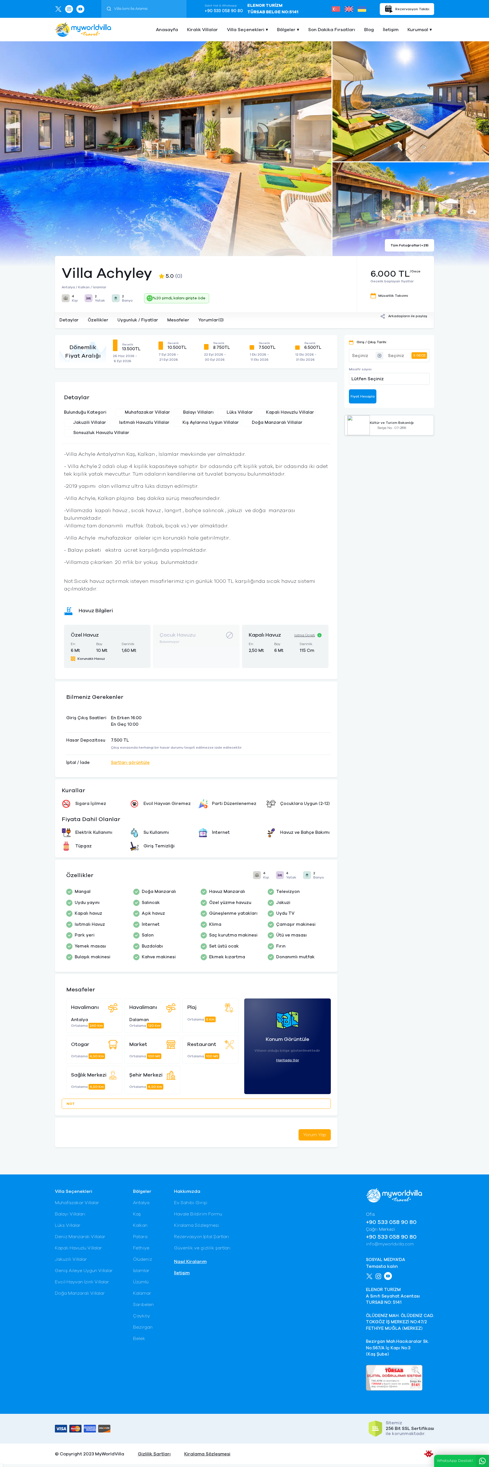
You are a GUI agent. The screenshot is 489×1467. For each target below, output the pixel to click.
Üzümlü (141, 1282)
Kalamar (142, 1293)
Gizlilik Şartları (154, 1454)
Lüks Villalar (67, 1225)
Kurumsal (418, 29)
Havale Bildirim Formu (198, 1214)
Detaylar (69, 320)
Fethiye (141, 1248)
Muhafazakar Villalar (77, 1202)
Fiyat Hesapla (363, 396)
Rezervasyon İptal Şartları (201, 1236)
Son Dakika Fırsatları (331, 29)
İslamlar (141, 1270)
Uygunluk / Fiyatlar (137, 320)
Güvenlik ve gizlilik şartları (202, 1248)
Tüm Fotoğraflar (409, 245)
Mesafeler (178, 320)
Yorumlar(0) (211, 320)
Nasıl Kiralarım (190, 1261)
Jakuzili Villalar (71, 1259)
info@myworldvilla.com (390, 1244)
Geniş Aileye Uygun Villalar (84, 1270)
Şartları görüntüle (130, 763)
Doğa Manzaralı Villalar (80, 1293)
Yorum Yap (314, 1135)
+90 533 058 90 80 (224, 11)
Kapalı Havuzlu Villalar (78, 1248)
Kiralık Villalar (202, 29)
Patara (140, 1236)
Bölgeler (286, 29)
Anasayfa (167, 29)
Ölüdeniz (142, 1259)
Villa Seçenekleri (245, 29)
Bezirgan (143, 1327)
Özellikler (98, 320)
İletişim (390, 29)
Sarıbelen (143, 1304)
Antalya (141, 1202)
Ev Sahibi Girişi (190, 1202)
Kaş (137, 1214)
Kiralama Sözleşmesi (196, 1225)
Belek (139, 1338)
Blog (369, 29)
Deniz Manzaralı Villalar (80, 1236)
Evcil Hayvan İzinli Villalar (82, 1282)
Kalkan (140, 1225)
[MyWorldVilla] (83, 29)
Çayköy (141, 1316)
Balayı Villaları (70, 1214)
